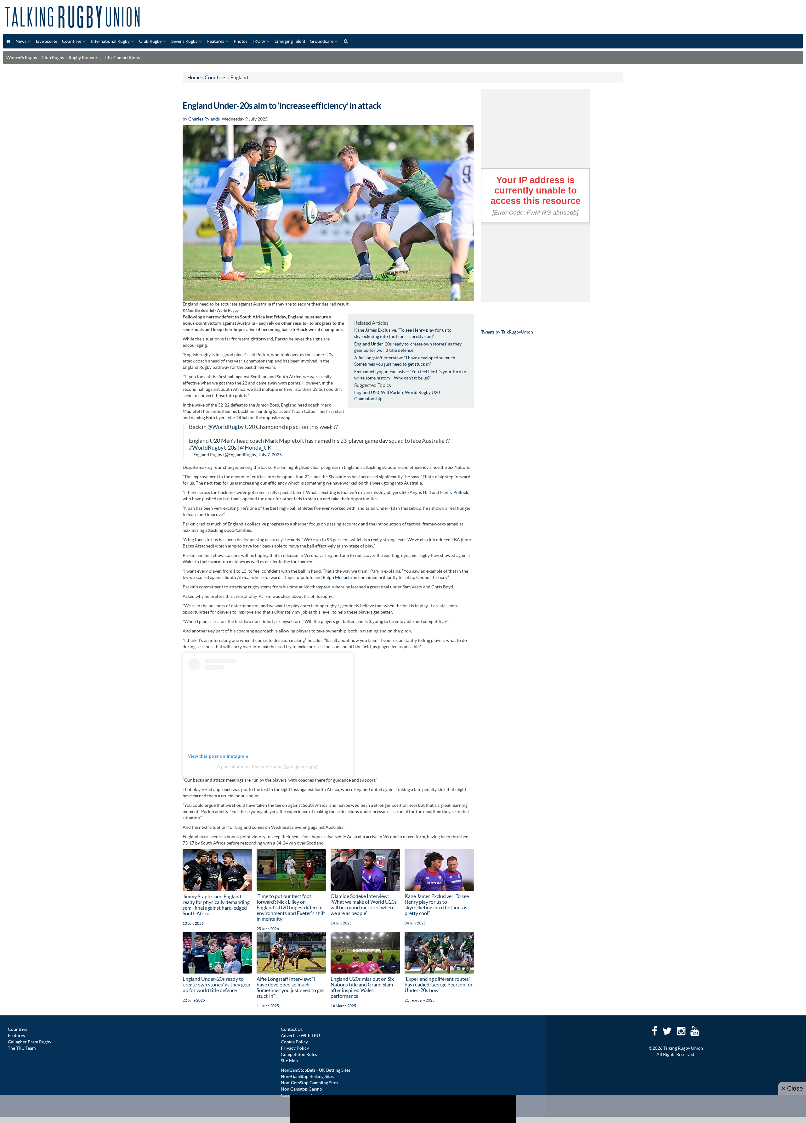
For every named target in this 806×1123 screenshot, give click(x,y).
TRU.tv (258, 41)
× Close (792, 1088)
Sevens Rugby (184, 41)
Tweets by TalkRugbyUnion (507, 331)
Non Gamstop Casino (301, 1089)
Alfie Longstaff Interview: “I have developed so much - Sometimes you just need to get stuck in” (290, 987)
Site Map (289, 1060)
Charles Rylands (204, 118)
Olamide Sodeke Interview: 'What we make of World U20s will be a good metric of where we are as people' (364, 904)
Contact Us (292, 1029)
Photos (240, 41)
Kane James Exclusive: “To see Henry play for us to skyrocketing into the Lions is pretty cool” (437, 904)
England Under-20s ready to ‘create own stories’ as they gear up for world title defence (217, 984)
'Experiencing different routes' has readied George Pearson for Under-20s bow (439, 984)
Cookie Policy (294, 1041)
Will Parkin (392, 392)
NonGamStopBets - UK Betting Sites (315, 1070)
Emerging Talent (290, 41)
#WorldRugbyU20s (212, 448)
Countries (72, 41)
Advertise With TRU (300, 1035)
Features (215, 41)
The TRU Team (22, 1048)
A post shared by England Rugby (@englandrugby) (268, 766)
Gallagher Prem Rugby (29, 1041)
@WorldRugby (225, 427)
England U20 (366, 392)
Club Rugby (150, 41)
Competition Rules (299, 1054)
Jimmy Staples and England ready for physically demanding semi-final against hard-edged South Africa (216, 905)
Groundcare (321, 41)
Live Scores (47, 41)
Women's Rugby (21, 57)
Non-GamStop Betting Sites (307, 1076)
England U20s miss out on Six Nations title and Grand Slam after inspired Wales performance (362, 987)
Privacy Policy (295, 1048)
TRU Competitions (122, 57)
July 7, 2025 (270, 454)
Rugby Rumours (84, 57)
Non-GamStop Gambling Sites (309, 1082)
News (20, 41)
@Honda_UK (255, 448)
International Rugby (110, 41)
